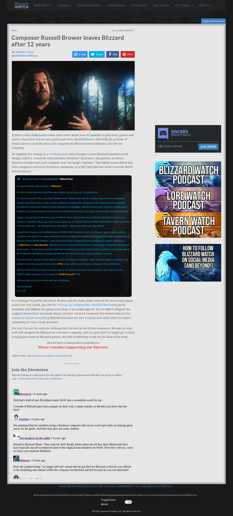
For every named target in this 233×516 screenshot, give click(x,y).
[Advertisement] (189, 51)
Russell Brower (63, 355)
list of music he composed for (83, 305)
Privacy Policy (139, 486)
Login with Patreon (213, 21)
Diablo (64, 5)
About (204, 5)
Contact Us (93, 486)
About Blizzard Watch (72, 486)
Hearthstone (88, 5)
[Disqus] (73, 433)
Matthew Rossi (25, 51)
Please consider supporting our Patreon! (73, 347)
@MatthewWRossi (26, 55)
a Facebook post (57, 154)
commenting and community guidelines (39, 378)
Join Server (208, 146)
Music (50, 355)
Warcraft (42, 5)
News (15, 30)
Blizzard (31, 355)
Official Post (66, 179)
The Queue (161, 5)
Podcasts (139, 5)
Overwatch (116, 5)
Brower (41, 355)
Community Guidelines (115, 486)
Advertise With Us (160, 486)
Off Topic (183, 5)
